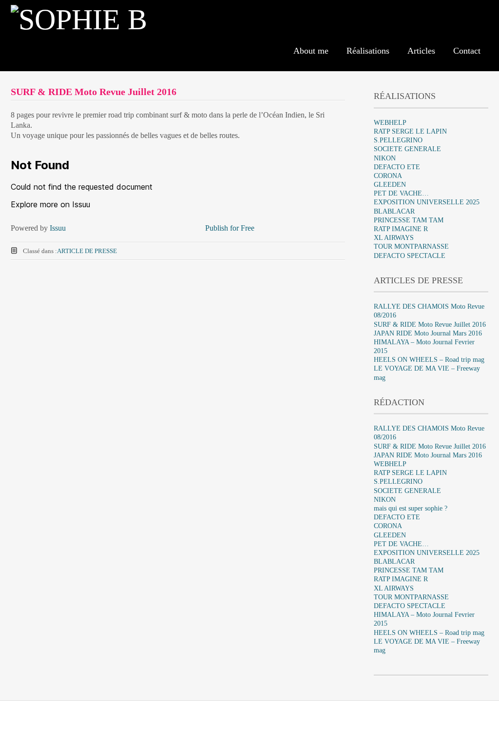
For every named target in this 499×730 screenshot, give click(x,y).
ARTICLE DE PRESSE (87, 251)
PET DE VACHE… (401, 193)
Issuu (58, 228)
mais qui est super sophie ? (410, 508)
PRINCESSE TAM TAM (408, 220)
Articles (421, 51)
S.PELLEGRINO (398, 140)
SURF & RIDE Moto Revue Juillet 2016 (430, 324)
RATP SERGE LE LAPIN (410, 131)
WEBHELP (390, 122)
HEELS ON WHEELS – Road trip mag (429, 359)
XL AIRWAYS (394, 237)
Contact (466, 51)
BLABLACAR (394, 211)
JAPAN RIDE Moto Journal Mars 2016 (428, 333)
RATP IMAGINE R (401, 229)
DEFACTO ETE (397, 167)
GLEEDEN (390, 184)
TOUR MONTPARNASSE (411, 246)
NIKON (385, 158)
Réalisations (367, 51)
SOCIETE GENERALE (407, 149)
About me (310, 51)
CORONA (388, 175)
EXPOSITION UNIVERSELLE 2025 (427, 202)
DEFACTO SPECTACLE (409, 255)
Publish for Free (229, 228)
